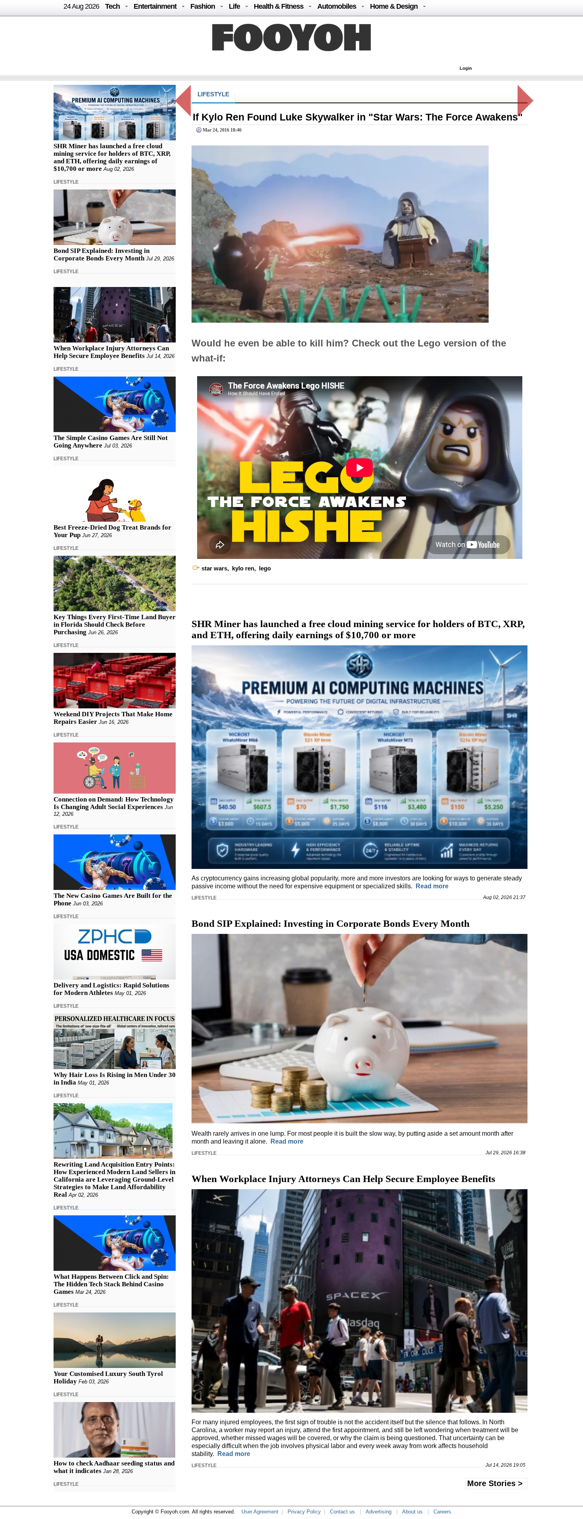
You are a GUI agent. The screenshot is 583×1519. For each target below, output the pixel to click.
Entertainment (155, 6)
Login (466, 68)
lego (265, 568)
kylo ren (243, 568)
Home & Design (394, 6)
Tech (112, 6)
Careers (442, 1512)
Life (234, 6)
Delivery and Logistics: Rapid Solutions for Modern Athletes (111, 989)
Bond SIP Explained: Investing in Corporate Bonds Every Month (102, 254)
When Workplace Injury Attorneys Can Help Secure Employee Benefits (111, 352)
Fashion (202, 6)
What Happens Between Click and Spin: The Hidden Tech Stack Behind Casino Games (111, 1284)
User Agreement (260, 1512)
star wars (214, 568)
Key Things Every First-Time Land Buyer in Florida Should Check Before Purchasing (115, 624)
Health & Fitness (278, 6)
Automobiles (336, 6)
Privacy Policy (304, 1512)
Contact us (342, 1512)
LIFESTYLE (66, 182)
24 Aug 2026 (81, 6)
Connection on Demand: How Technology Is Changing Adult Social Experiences (114, 803)
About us (412, 1512)
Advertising (378, 1512)
